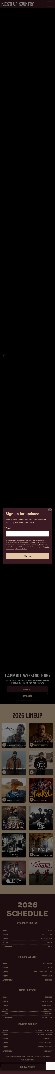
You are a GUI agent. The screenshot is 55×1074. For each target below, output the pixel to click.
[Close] (50, 510)
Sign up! (27, 555)
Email (8, 528)
